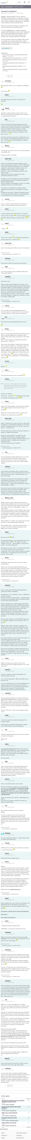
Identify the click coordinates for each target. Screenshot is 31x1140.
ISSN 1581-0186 (20, 1137)
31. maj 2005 (9, 13)
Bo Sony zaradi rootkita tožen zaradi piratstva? (11, 1107)
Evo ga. (3, 812)
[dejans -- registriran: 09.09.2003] (2, 95)
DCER (6, 232)
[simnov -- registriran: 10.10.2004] (2, 854)
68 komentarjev (5, 48)
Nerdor (7, 329)
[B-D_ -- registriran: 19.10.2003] (2, 120)
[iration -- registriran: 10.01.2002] (2, 532)
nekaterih (9, 30)
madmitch (7, 276)
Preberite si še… (4, 53)
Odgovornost (4, 1135)
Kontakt (3, 1137)
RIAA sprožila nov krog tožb (9, 1122)
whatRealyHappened (15, 889)
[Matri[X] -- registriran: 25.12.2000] (2, 1059)
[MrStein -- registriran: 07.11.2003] (2, 146)
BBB (6, 267)
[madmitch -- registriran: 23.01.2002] (2, 277)
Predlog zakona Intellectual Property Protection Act (13, 62)
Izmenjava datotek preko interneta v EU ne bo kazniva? (14, 59)
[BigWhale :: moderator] (2, 834)
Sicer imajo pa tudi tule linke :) (8, 917)
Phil (6, 729)
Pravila (2, 1132)
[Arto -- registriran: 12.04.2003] (2, 452)
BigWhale (7, 833)
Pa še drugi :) (4, 914)
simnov (7, 853)
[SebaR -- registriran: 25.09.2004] (2, 899)
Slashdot (3, 16)
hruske (3, 1114)
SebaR (7, 898)
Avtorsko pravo (20, 13)
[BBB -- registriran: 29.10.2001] (2, 267)
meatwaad (8, 693)
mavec (7, 209)
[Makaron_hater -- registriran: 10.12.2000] (2, 498)
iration (7, 532)
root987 (3, 1124)
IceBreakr (7, 258)
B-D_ (6, 119)
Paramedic (8, 950)
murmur (7, 199)
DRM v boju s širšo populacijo (9, 1112)
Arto (6, 452)
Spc (6, 317)
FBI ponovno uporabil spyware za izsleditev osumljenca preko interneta (13, 1101)
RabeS (7, 223)
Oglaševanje (19, 1135)
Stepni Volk (8, 158)
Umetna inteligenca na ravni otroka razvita (11, 57)
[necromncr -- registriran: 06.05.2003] (2, 81)
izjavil (27, 19)
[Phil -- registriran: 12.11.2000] (2, 730)
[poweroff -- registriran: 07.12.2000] (2, 467)
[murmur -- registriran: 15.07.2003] (2, 199)
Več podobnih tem (4, 1129)
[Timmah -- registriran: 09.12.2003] (2, 843)
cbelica (7, 379)
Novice (7, 1104)
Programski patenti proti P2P (9, 1117)
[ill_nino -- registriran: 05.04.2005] (2, 362)
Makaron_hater (9, 498)
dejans (7, 95)
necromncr (8, 81)
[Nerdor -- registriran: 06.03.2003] (2, 329)
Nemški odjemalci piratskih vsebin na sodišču (12, 66)
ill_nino (7, 361)
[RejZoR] (2, 109)
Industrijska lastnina (14, 1120)
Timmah (7, 843)
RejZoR (7, 108)
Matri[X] (7, 1058)
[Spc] (2, 317)
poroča (13, 16)
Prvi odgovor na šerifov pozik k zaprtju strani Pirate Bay (15, 911)
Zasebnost (12, 1104)
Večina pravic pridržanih (21, 1132)
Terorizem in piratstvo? (9, 11)
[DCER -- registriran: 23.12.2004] (2, 233)
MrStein (7, 146)
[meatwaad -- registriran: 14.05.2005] (2, 694)
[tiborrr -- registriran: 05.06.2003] (2, 370)
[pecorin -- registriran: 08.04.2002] (2, 306)
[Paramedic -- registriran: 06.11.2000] (2, 950)
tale (15, 1004)
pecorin (7, 305)
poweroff (7, 466)
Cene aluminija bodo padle (7, 748)
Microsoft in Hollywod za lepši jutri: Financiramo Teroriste (14, 69)
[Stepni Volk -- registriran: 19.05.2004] (2, 159)
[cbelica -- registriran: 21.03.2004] (2, 379)
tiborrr (7, 370)
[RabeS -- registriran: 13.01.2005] (2, 224)
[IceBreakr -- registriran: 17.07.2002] (2, 259)
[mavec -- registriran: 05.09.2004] (2, 209)
